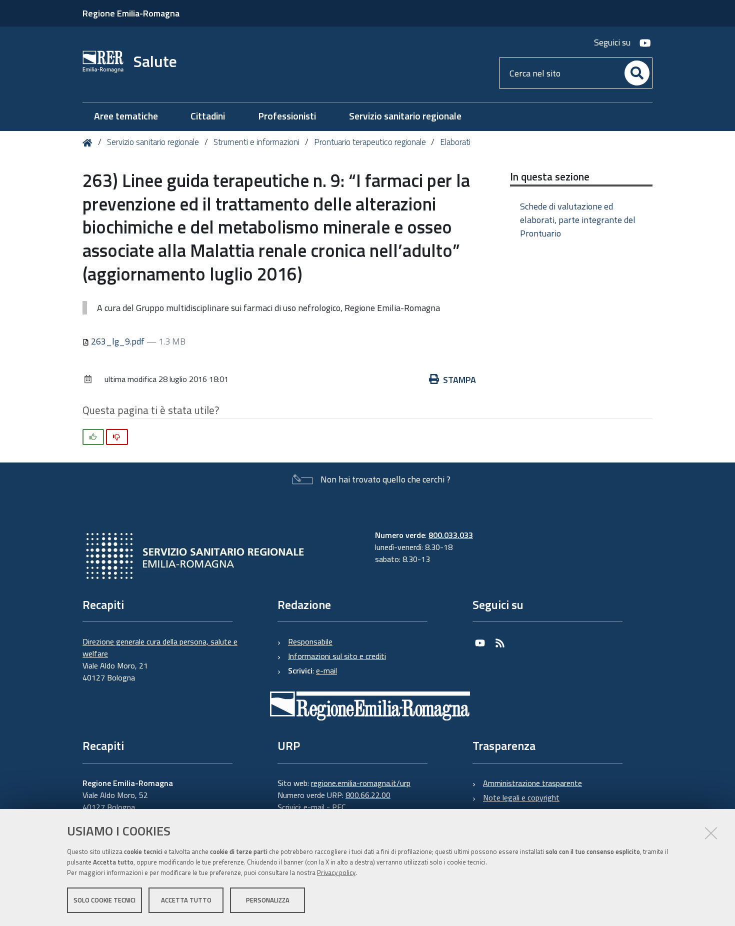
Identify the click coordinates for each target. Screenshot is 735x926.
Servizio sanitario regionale (153, 142)
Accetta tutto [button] (186, 900)
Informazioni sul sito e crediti (337, 656)
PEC (339, 807)
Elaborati (455, 142)
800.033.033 (450, 535)
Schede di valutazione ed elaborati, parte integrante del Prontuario (578, 220)
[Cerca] (637, 73)
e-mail (326, 670)
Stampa (459, 379)
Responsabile (310, 642)
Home (89, 142)
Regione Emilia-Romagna (131, 13)
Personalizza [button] (268, 900)
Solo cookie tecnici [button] (105, 900)
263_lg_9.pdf (117, 341)
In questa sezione (550, 176)
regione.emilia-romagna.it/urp (360, 783)
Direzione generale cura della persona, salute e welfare (160, 648)
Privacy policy (336, 873)
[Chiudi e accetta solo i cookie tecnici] (711, 833)
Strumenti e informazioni (257, 142)
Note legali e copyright (521, 798)
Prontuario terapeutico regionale (370, 142)
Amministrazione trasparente (532, 783)
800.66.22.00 (368, 795)
